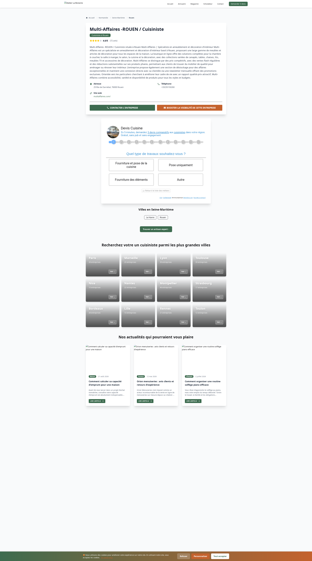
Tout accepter (220, 556)
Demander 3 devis (238, 4)
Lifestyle (189, 376)
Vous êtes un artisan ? (200, 197)
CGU (161, 197)
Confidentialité (167, 197)
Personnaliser (200, 556)
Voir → (112, 271)
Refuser (183, 556)
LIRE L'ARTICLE (95, 401)
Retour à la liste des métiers (157, 191)
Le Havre (150, 217)
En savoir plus (107, 557)
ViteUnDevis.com (188, 197)
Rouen (131, 18)
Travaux (141, 376)
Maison (92, 376)
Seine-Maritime (118, 18)
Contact (220, 4)
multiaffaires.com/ (102, 96)
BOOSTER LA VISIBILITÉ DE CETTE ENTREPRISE (191, 107)
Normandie (103, 18)
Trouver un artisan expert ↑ (156, 229)
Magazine (194, 4)
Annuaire (182, 4)
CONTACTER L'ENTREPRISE (124, 107)
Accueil (170, 4)
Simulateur (207, 4)
